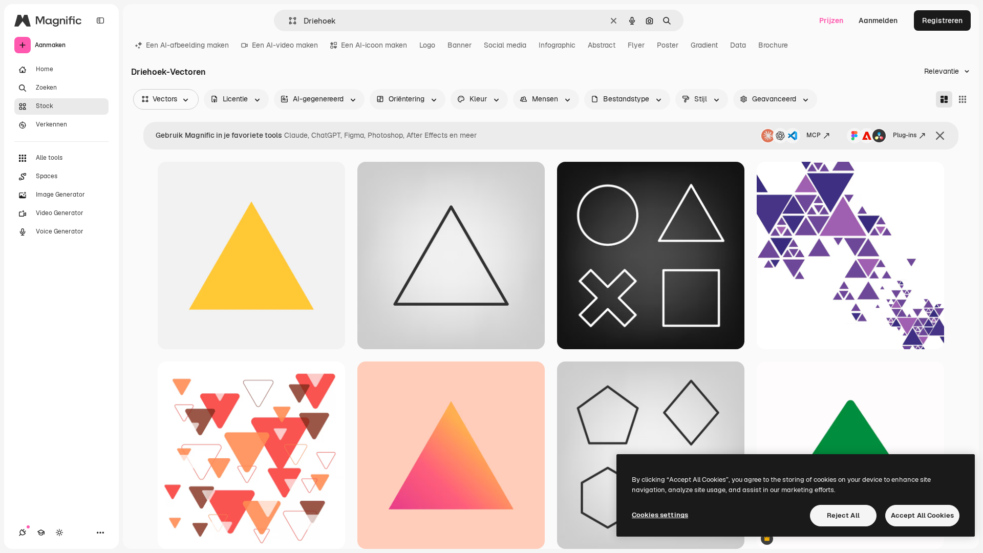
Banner (459, 45)
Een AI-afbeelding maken (187, 45)
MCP (813, 135)
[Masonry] (944, 99)
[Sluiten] (940, 136)
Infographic (557, 45)
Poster (667, 45)
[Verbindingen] (22, 532)
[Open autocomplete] (288, 21)
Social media (505, 45)
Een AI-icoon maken (374, 45)
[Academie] (41, 532)
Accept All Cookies (922, 515)
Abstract (601, 45)
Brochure (773, 45)
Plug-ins (904, 135)
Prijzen (831, 20)
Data (738, 45)
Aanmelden (878, 20)
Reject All (843, 515)
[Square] (962, 99)
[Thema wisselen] (59, 532)
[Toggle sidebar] (100, 20)
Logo (427, 45)
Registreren (942, 20)
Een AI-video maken (285, 45)
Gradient (704, 45)
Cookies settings (660, 515)
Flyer (636, 45)
